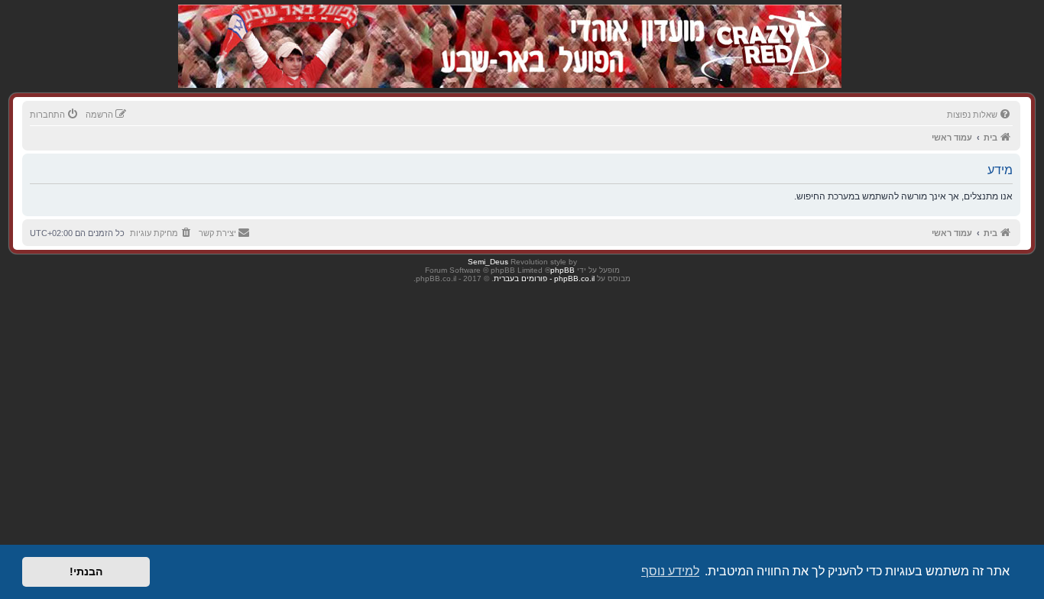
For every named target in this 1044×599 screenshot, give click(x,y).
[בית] (760, 30)
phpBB (562, 270)
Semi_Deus (488, 261)
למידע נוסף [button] (670, 571)
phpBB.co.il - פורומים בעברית (544, 278)
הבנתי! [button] (86, 571)
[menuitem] (980, 114)
